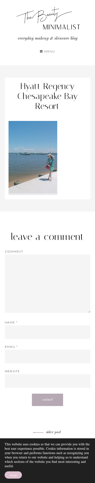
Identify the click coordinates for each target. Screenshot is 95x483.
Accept (13, 475)
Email (11, 346)
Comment (14, 251)
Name (11, 322)
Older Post (53, 432)
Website (12, 371)
